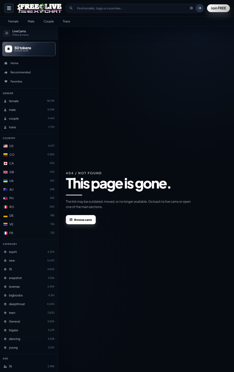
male (31, 21)
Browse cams (83, 220)
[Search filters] (191, 8)
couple (49, 21)
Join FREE (218, 8)
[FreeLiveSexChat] (40, 8)
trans (66, 21)
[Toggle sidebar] (9, 8)
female (13, 21)
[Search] (199, 8)
